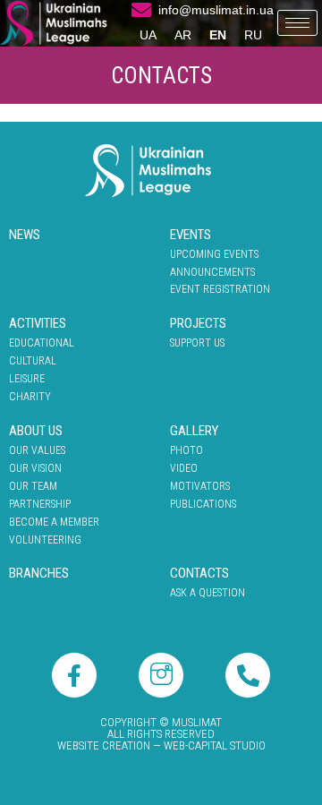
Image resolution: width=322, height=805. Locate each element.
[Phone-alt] (248, 675)
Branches (39, 573)
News (24, 235)
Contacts (199, 573)
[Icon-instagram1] (161, 675)
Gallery (194, 431)
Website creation (103, 745)
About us (36, 431)
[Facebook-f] (74, 675)
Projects (198, 323)
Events (190, 235)
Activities (37, 323)
